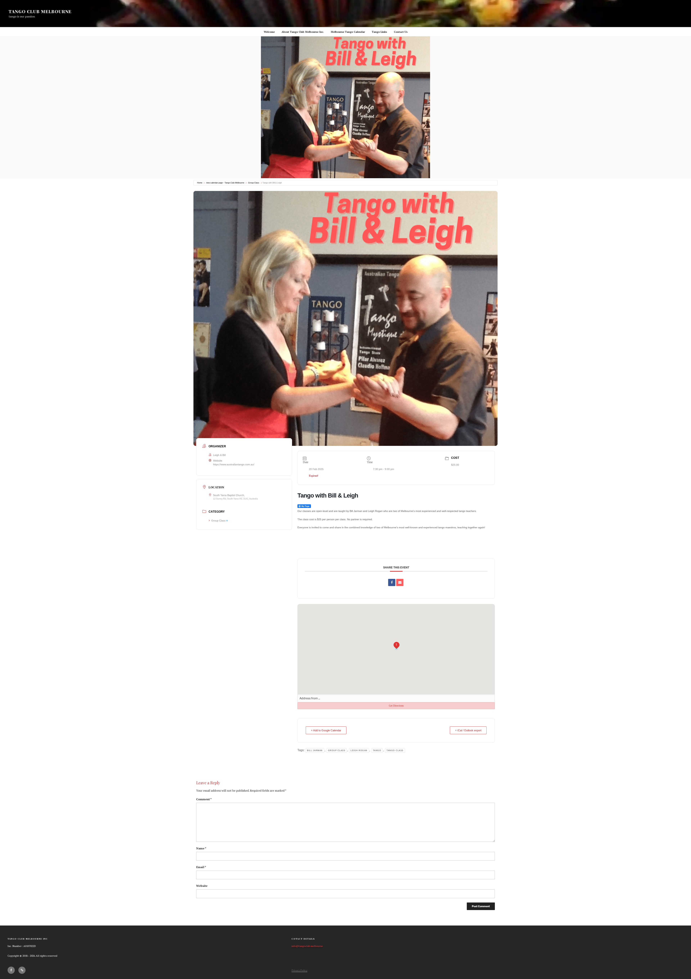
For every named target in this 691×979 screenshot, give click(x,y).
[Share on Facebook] (391, 582)
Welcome (269, 31)
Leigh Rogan (359, 750)
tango (377, 750)
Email (201, 867)
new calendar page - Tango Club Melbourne (225, 183)
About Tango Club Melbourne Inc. (303, 31)
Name (201, 848)
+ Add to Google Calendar (326, 730)
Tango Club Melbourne (40, 11)
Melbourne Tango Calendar (348, 31)
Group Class (253, 183)
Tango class (395, 750)
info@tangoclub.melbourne (307, 946)
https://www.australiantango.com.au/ (233, 464)
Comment (204, 799)
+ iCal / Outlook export (468, 730)
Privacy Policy (299, 970)
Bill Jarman (315, 750)
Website (201, 886)
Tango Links (379, 31)
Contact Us (401, 31)
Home (199, 183)
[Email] (399, 582)
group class (336, 750)
